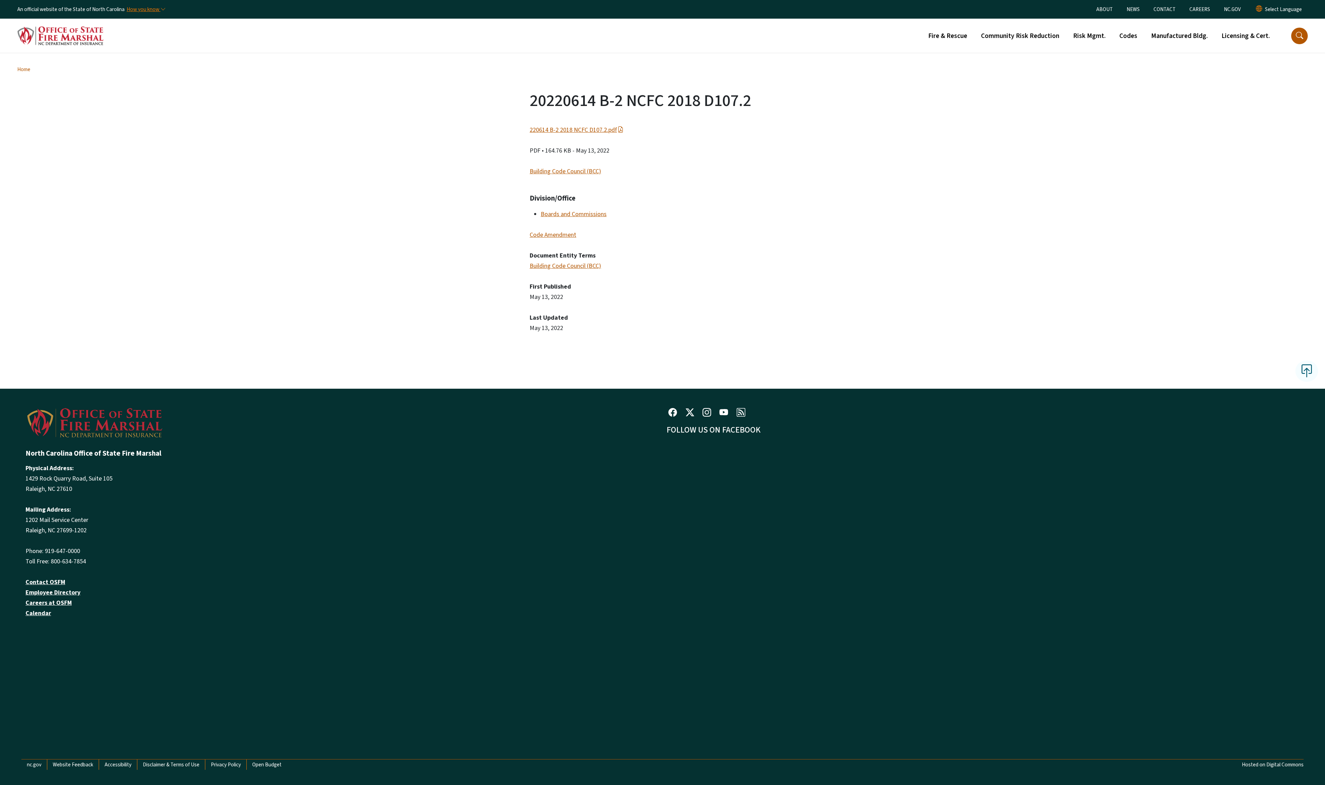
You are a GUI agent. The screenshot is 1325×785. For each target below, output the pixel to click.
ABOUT (1104, 9)
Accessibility (118, 764)
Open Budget (267, 764)
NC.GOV (1232, 9)
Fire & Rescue (947, 36)
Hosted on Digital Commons (1273, 764)
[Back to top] (1306, 371)
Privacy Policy (226, 764)
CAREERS (1199, 9)
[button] (1299, 36)
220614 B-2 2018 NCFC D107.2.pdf (573, 130)
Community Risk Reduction (1020, 36)
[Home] (60, 28)
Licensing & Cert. (1245, 36)
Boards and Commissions (574, 214)
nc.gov (34, 764)
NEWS (1133, 9)
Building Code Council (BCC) (565, 171)
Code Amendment (553, 235)
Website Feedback (73, 764)
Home (23, 69)
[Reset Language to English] (1259, 9)
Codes (1128, 36)
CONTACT (1165, 9)
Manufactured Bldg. (1179, 36)
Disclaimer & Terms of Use (171, 764)
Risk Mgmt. (1089, 36)
